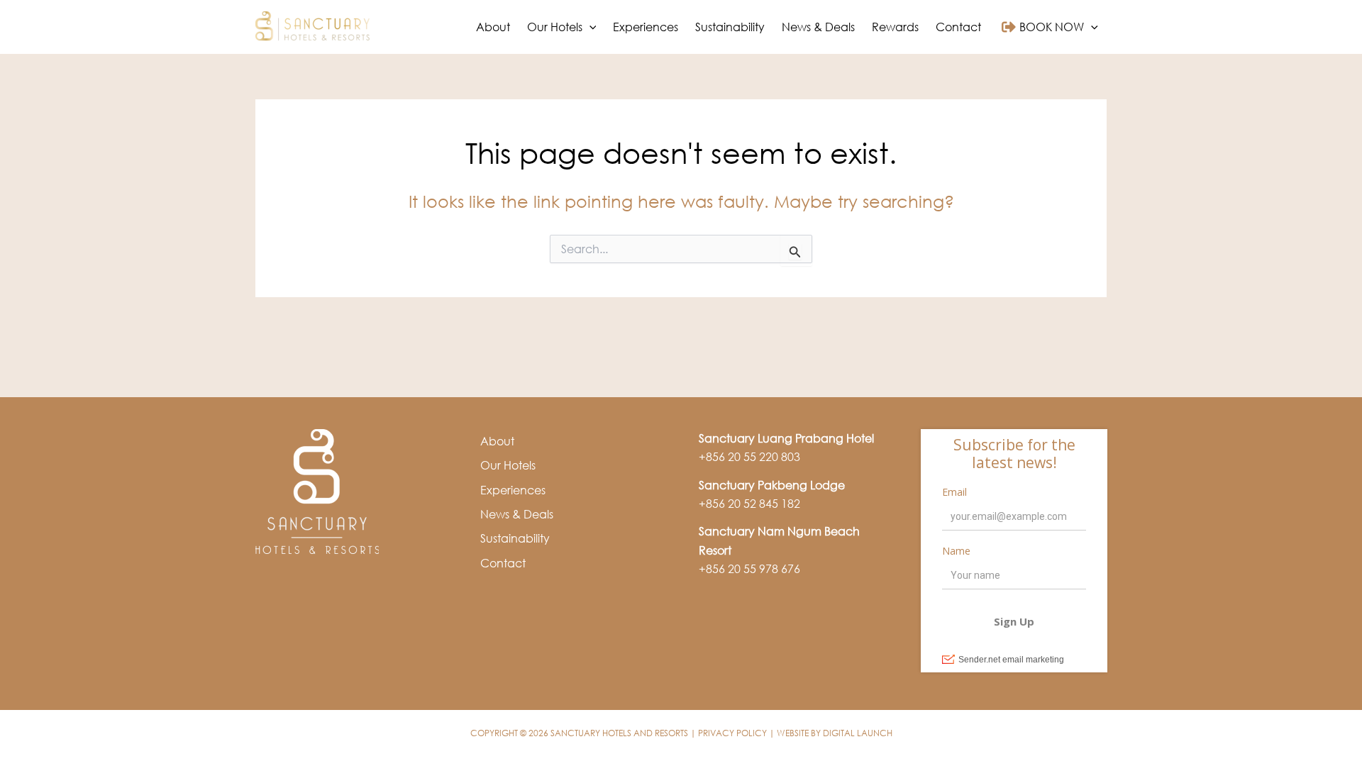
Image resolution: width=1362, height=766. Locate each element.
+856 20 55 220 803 (749, 457)
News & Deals (516, 514)
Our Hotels (508, 465)
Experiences (513, 490)
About (497, 441)
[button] (589, 27)
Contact (503, 563)
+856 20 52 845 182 (749, 503)
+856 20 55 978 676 (749, 569)
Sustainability (515, 538)
